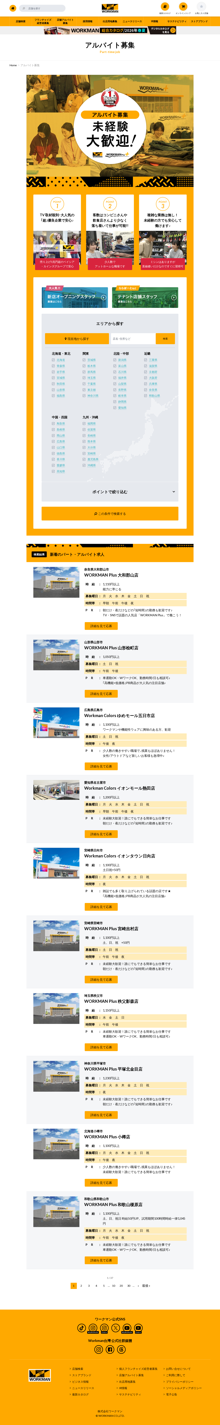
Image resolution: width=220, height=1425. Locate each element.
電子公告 (171, 1394)
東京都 (91, 389)
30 (128, 1285)
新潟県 (122, 359)
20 (121, 1285)
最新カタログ (80, 1394)
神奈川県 (92, 395)
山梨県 (122, 383)
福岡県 (91, 423)
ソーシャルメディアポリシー (184, 1388)
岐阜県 (122, 395)
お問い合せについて (178, 1368)
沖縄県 (91, 465)
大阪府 (153, 377)
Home (13, 65)
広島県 (61, 441)
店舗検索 (77, 1368)
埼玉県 (91, 377)
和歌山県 (154, 395)
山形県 (61, 389)
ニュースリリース (83, 1388)
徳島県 (61, 453)
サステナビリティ (130, 1394)
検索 (165, 338)
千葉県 (91, 383)
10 (113, 1285)
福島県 (61, 395)
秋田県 (61, 383)
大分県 (91, 447)
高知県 (61, 471)
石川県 (122, 371)
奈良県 (153, 389)
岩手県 (61, 371)
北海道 (61, 359)
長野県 (122, 389)
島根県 (61, 429)
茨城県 (91, 359)
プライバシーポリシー (180, 1381)
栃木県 (91, 365)
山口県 (61, 447)
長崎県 (91, 435)
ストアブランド (81, 1375)
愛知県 (122, 407)
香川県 (61, 459)
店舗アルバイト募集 (131, 1375)
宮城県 (61, 377)
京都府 (153, 371)
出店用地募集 (127, 1381)
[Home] (12, 8)
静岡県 (122, 401)
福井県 (122, 377)
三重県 (153, 359)
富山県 (122, 365)
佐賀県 (91, 429)
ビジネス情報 (80, 1381)
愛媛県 (61, 465)
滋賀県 (153, 365)
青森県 (61, 365)
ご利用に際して (175, 1375)
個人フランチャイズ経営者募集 (138, 1368)
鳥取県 (61, 423)
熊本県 (91, 441)
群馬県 (91, 371)
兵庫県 (153, 383)
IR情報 (123, 1388)
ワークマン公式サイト (110, 8)
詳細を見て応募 (101, 626)
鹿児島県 (92, 459)
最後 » (146, 1285)
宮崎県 (91, 453)
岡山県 (61, 435)
